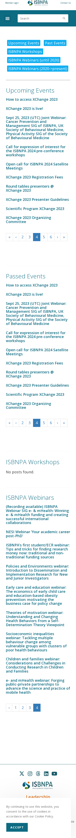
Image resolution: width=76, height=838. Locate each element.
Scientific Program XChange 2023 (35, 208)
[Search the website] (43, 17)
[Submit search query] (64, 18)
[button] (7, 18)
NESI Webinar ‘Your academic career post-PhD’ (38, 533)
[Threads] (38, 773)
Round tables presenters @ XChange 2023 (30, 188)
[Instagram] (30, 773)
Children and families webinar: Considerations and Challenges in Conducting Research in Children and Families (35, 664)
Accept (17, 827)
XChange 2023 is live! (24, 108)
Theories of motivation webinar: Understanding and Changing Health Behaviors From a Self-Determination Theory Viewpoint (35, 618)
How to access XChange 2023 (32, 99)
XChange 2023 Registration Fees (34, 177)
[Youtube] (54, 773)
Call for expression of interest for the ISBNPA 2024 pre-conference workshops (35, 150)
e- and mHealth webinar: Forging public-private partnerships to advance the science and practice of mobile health (38, 686)
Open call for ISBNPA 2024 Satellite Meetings (37, 166)
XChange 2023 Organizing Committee (28, 219)
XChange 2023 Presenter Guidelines (37, 199)
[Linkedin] (46, 773)
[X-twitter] (22, 773)
